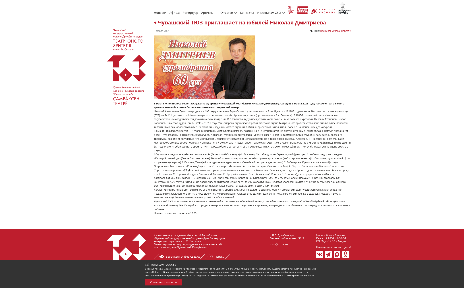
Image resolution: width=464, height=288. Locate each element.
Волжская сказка (330, 31)
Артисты (207, 12)
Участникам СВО (269, 12)
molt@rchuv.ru (279, 244)
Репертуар (190, 12)
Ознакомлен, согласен (163, 282)
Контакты (247, 12)
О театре (226, 12)
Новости (160, 12)
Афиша (174, 12)
